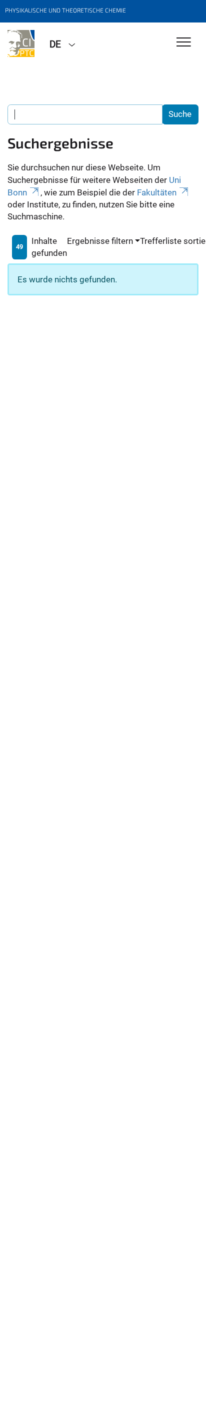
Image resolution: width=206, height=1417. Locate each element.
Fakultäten (156, 192)
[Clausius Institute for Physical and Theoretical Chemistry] (21, 43)
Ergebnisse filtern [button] (100, 241)
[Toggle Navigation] (183, 42)
